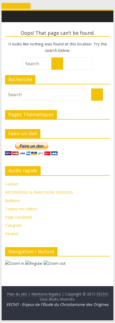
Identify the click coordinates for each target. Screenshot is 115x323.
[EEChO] (7, 12)
